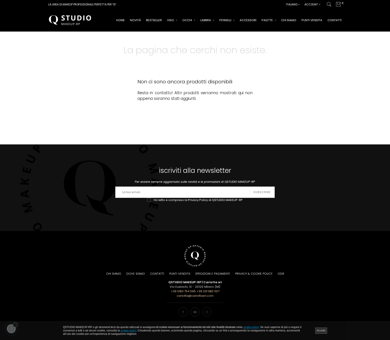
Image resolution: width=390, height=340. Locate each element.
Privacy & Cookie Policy (253, 274)
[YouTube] (195, 312)
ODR (281, 274)
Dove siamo (135, 274)
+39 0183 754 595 (183, 291)
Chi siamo (113, 274)
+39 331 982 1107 (208, 291)
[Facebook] (183, 312)
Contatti (157, 274)
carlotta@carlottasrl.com (195, 296)
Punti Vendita (179, 274)
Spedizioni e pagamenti (212, 274)
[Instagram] (207, 312)
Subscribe (262, 192)
